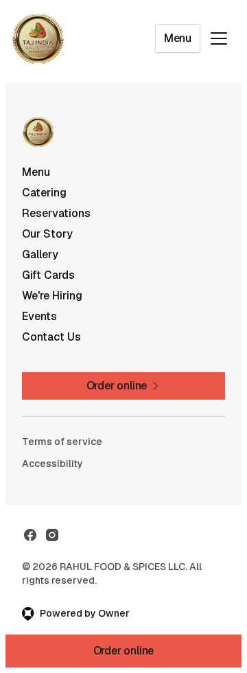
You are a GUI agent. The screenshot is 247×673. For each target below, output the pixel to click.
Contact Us (51, 337)
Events (39, 316)
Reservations (56, 213)
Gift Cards (48, 275)
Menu (177, 38)
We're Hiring (52, 295)
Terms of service (62, 441)
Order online (123, 650)
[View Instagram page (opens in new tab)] (52, 535)
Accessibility (52, 463)
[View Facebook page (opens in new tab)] (30, 535)
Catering (44, 192)
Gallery (40, 254)
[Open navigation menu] (219, 38)
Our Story (47, 234)
